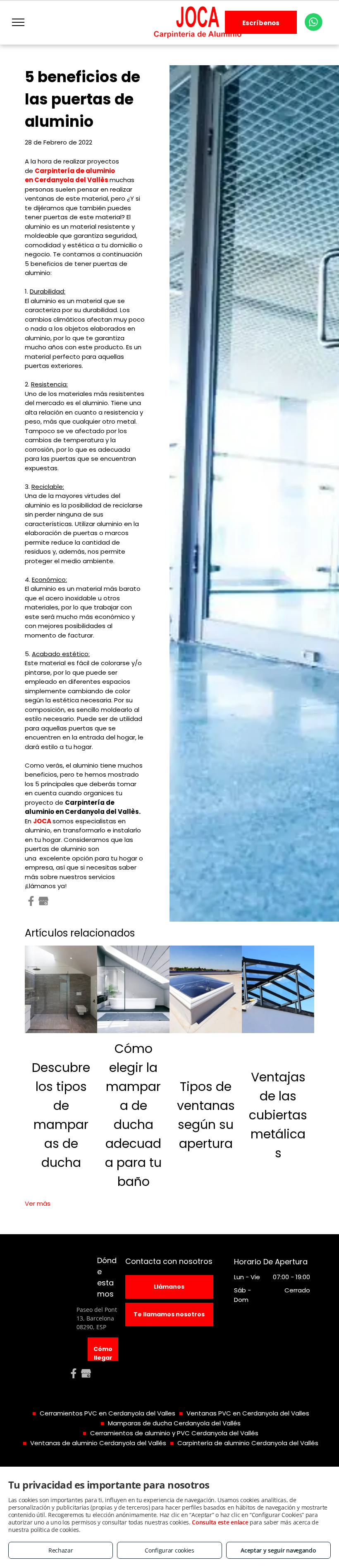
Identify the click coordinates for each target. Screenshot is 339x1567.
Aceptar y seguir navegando (278, 1550)
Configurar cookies (169, 1550)
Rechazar (60, 1550)
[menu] (18, 22)
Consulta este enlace (220, 1522)
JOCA (42, 821)
